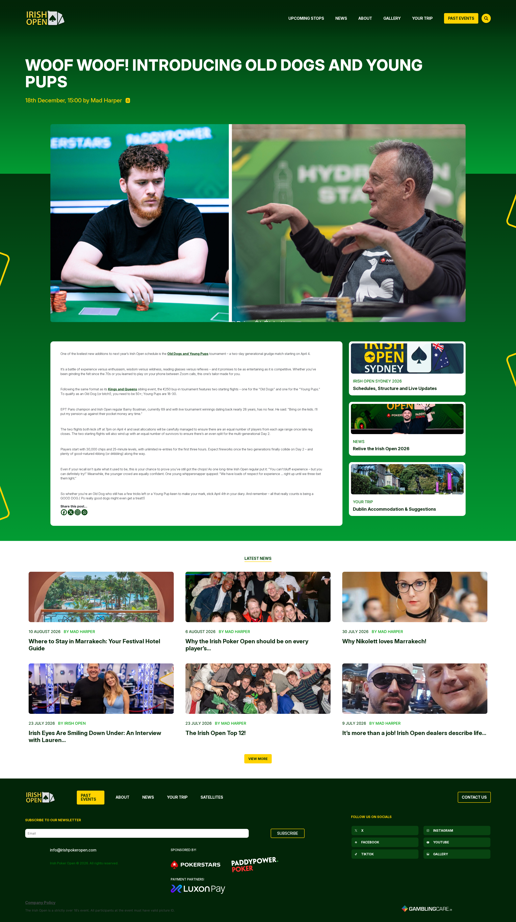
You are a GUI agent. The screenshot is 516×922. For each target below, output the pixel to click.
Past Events (88, 797)
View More (258, 759)
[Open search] (486, 18)
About (122, 797)
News (148, 797)
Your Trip (177, 797)
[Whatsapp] (84, 512)
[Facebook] (64, 512)
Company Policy (40, 902)
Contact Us (474, 797)
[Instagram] (78, 512)
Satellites (212, 797)
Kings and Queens (122, 389)
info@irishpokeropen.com (73, 850)
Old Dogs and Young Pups (187, 354)
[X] (71, 512)
